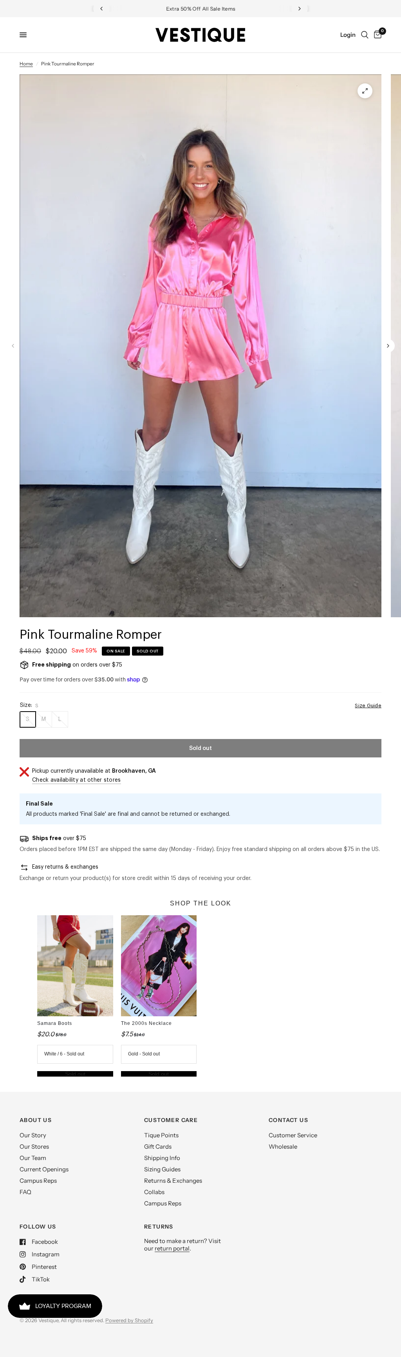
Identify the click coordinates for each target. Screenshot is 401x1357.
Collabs (154, 1192)
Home (26, 64)
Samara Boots (54, 1023)
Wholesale (283, 1146)
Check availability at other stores (76, 780)
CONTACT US (288, 1120)
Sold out (75, 1074)
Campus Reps (38, 1180)
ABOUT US (36, 1120)
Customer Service (293, 1135)
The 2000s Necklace (146, 1023)
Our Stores (34, 1146)
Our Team (33, 1158)
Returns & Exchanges (173, 1180)
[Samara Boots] (75, 965)
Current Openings (44, 1169)
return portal (172, 1248)
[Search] (364, 34)
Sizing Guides (162, 1169)
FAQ (25, 1192)
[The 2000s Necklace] (159, 965)
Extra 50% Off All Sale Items (200, 8)
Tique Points (161, 1135)
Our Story (33, 1135)
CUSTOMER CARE (171, 1120)
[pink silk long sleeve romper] (365, 90)
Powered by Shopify (129, 1320)
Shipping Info (162, 1158)
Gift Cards (158, 1146)
